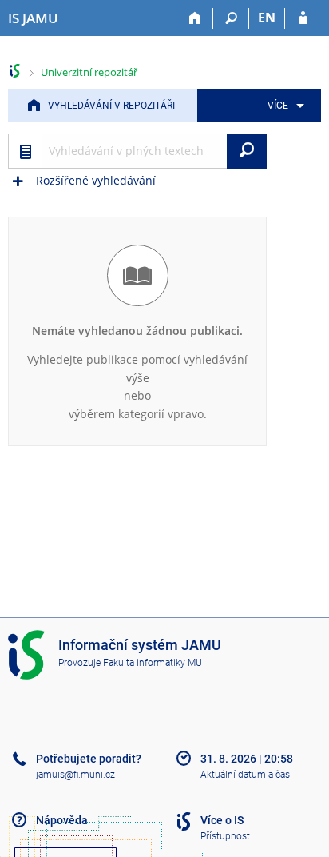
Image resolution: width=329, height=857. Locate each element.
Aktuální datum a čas (245, 774)
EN (266, 17)
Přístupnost (225, 836)
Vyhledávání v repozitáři (111, 105)
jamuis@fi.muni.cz (75, 774)
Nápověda (62, 820)
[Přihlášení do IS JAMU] (303, 18)
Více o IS (222, 820)
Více (278, 105)
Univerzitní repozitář (89, 72)
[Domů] (195, 18)
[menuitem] (283, 105)
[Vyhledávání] (231, 18)
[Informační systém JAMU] (15, 71)
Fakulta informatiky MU (152, 662)
